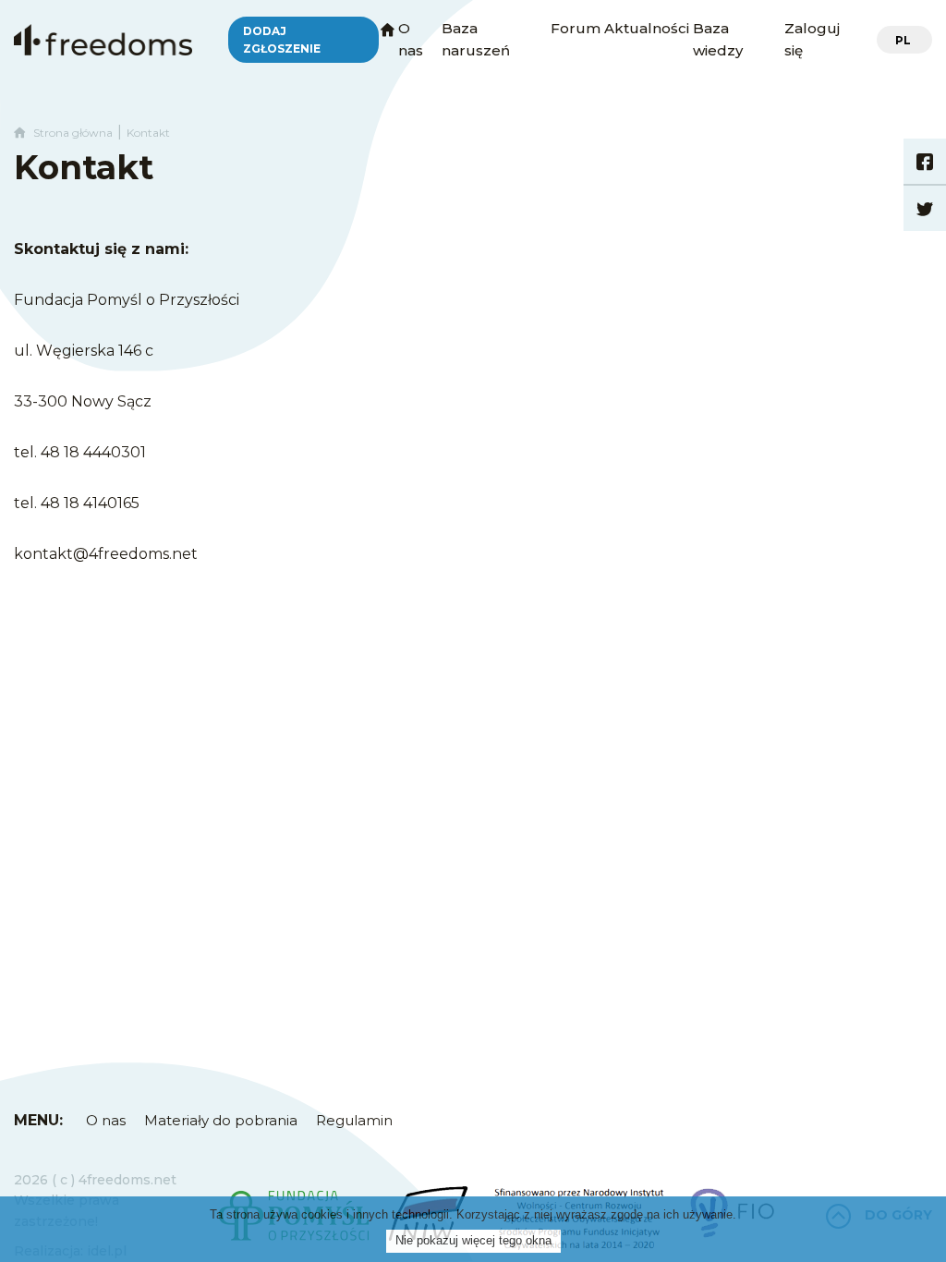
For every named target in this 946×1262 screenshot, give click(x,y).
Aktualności (646, 28)
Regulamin (354, 1120)
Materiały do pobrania (220, 1120)
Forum (575, 28)
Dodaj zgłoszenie (282, 39)
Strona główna (69, 133)
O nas (106, 1120)
